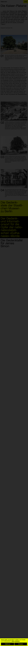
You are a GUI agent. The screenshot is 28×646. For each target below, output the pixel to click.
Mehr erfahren (16, 641)
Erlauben (20, 644)
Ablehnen (7, 644)
